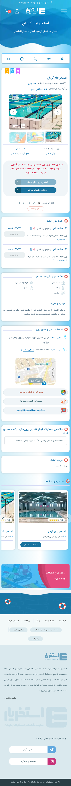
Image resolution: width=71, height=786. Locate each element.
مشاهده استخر (31, 544)
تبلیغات (27, 620)
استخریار (54, 31)
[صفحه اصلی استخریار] (35, 11)
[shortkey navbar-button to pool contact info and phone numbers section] (35, 59)
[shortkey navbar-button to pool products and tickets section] (49, 59)
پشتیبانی (35, 638)
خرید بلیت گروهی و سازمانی (46, 629)
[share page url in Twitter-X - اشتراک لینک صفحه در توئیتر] (33, 203)
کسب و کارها (13, 620)
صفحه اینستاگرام (28, 761)
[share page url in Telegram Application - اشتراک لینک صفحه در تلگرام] (28, 203)
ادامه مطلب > (10, 698)
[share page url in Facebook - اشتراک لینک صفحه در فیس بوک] (19, 203)
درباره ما (62, 620)
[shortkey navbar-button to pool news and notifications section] (8, 59)
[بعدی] (13, 112)
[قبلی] (57, 112)
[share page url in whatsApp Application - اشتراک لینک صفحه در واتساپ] (39, 203)
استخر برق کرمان (56, 531)
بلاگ (38, 620)
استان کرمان (42, 31)
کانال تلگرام (28, 749)
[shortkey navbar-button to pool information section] (62, 59)
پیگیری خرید (18, 629)
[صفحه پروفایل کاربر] (16, 11)
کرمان (32, 31)
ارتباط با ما (49, 620)
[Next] (3, 518)
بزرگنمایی (35, 380)
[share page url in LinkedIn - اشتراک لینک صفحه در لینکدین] (24, 203)
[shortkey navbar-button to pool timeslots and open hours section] (22, 59)
